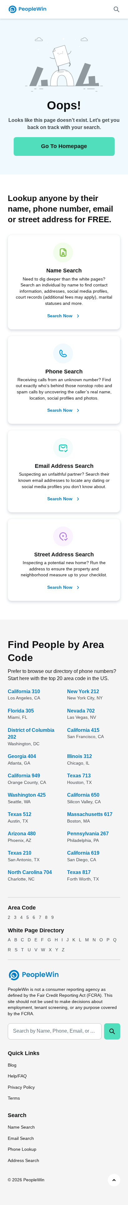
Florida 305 (21, 710)
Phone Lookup (22, 1149)
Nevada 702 (81, 710)
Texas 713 (79, 775)
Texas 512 (19, 814)
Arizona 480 (22, 833)
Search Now (59, 315)
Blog (12, 1065)
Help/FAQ (17, 1075)
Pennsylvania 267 (88, 833)
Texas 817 (79, 872)
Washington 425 (27, 795)
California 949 (24, 775)
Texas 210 (19, 853)
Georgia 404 (22, 756)
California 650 (83, 795)
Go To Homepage (64, 146)
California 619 (83, 853)
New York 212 (83, 691)
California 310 (24, 691)
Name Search (21, 1127)
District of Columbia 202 (31, 733)
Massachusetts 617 (89, 814)
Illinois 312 (79, 756)
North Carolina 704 (30, 872)
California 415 (83, 730)
